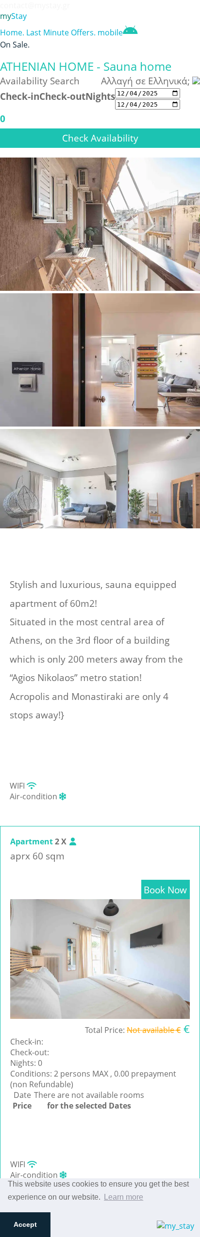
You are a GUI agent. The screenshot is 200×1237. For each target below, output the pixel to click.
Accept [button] (25, 1224)
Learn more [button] (123, 1197)
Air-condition (34, 796)
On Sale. (15, 44)
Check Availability (100, 137)
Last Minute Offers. (61, 32)
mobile (110, 32)
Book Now (165, 889)
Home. (12, 32)
